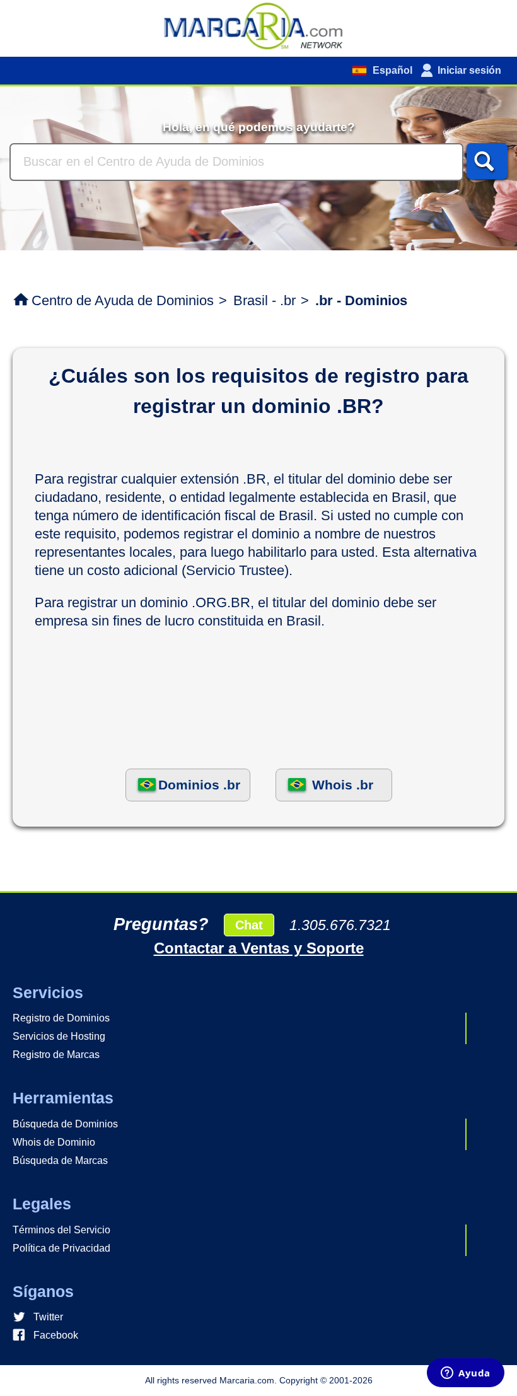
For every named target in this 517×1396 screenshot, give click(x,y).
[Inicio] (258, 25)
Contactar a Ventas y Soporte (259, 948)
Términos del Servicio (61, 1229)
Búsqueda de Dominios (65, 1124)
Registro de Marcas (56, 1054)
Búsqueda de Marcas (60, 1160)
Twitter (48, 1317)
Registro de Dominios (61, 1018)
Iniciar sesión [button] (469, 70)
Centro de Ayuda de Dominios (123, 300)
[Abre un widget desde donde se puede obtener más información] (465, 1374)
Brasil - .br (264, 300)
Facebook (55, 1335)
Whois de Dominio (54, 1142)
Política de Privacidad (61, 1248)
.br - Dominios (361, 300)
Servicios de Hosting (59, 1036)
